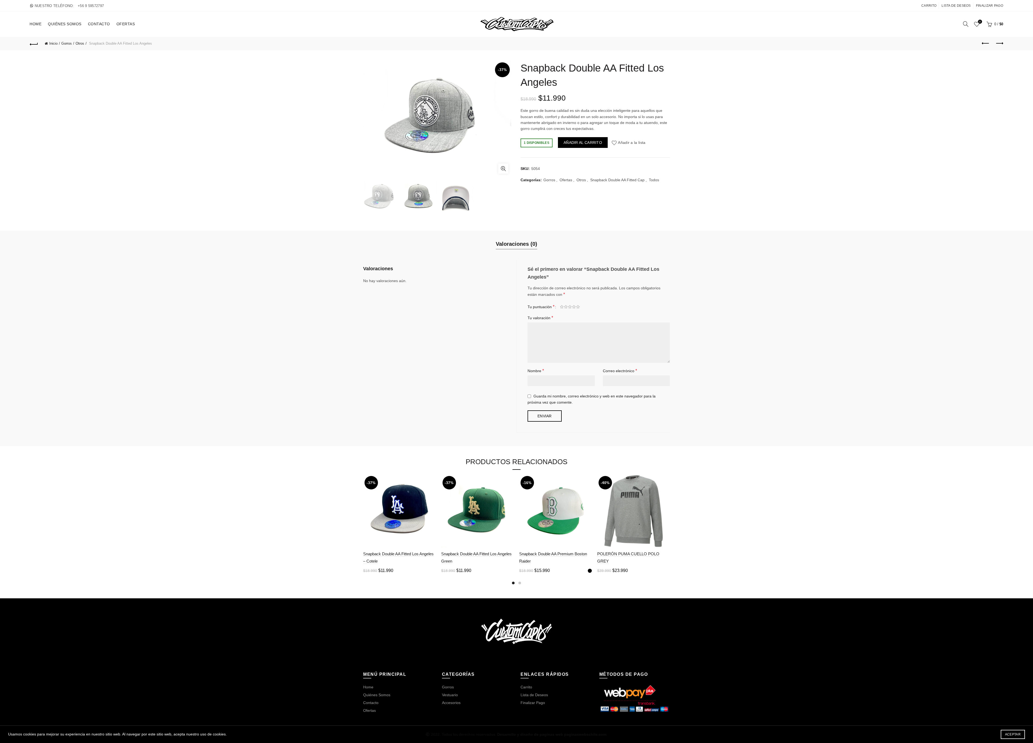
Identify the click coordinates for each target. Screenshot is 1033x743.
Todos (654, 180)
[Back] (34, 43)
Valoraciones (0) (516, 244)
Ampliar (503, 168)
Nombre (536, 370)
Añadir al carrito (583, 142)
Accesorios (451, 703)
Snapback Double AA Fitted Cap (617, 180)
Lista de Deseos (956, 6)
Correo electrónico (620, 370)
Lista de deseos (980, 21)
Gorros (66, 43)
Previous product (985, 43)
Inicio (53, 43)
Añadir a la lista (631, 142)
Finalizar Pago (989, 6)
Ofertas (125, 24)
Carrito (928, 6)
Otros (80, 43)
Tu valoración (540, 317)
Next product (999, 43)
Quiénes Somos (65, 24)
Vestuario (450, 695)
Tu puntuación (541, 306)
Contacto (99, 24)
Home (35, 24)
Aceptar (1013, 734)
